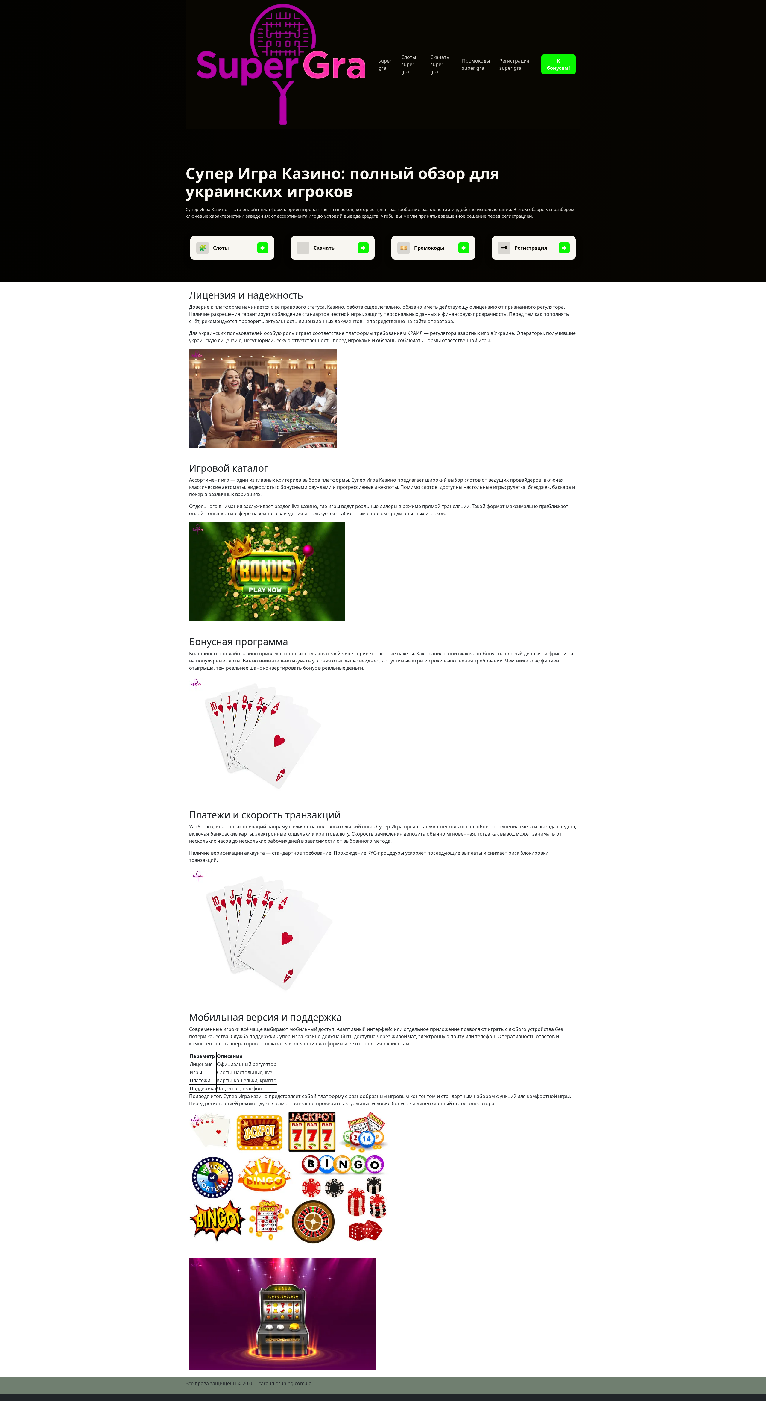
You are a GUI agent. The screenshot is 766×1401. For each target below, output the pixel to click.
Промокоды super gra (476, 64)
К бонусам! (558, 64)
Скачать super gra (439, 64)
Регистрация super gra (514, 64)
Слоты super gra (408, 64)
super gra (385, 64)
